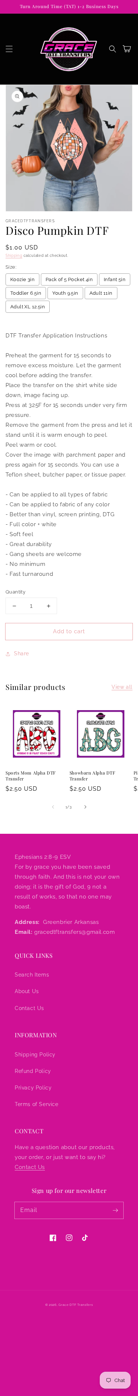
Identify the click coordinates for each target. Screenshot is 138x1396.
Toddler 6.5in (25, 293)
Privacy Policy (33, 1088)
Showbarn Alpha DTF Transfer (93, 776)
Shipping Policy (35, 1054)
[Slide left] (53, 807)
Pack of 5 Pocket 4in (69, 279)
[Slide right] (85, 807)
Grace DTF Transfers (76, 1305)
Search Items (32, 975)
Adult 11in (101, 293)
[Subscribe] (115, 1210)
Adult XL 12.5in (27, 306)
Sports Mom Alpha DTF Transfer (31, 776)
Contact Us (29, 1008)
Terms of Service (37, 1104)
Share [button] (21, 653)
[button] (9, 49)
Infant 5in (114, 279)
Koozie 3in (22, 279)
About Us (27, 991)
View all (122, 687)
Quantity (15, 592)
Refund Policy (33, 1071)
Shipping (14, 256)
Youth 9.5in (65, 293)
